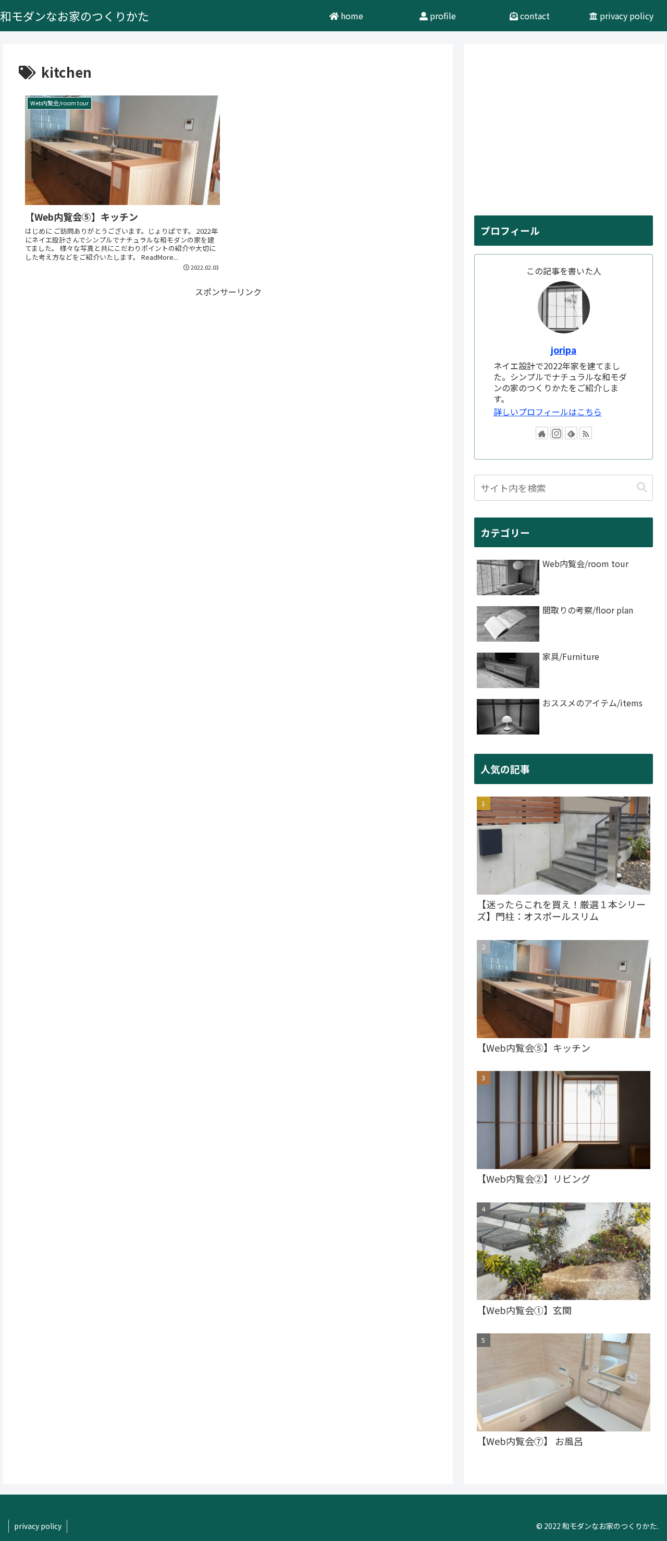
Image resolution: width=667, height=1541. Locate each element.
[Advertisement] (228, 372)
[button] (642, 487)
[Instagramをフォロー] (556, 433)
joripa (563, 349)
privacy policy (37, 1526)
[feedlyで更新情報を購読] (571, 433)
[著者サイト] (542, 433)
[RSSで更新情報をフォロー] (585, 433)
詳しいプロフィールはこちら (547, 411)
